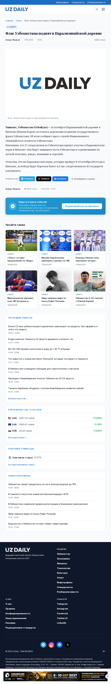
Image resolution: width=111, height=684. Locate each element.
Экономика (63, 558)
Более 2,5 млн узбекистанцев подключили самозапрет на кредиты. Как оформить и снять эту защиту (53, 328)
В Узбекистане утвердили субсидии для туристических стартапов (43, 368)
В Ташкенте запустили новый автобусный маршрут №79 (38, 494)
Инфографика (62, 2)
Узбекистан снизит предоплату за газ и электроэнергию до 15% (42, 484)
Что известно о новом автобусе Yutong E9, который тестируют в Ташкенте (48, 359)
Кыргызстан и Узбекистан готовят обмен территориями (38, 523)
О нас (8, 604)
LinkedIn (61, 623)
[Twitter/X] (68, 645)
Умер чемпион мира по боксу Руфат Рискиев (32, 514)
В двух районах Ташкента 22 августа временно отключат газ (40, 339)
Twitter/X (45, 178)
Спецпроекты (78, 2)
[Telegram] (43, 645)
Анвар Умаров (12, 40)
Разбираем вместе (96, 2)
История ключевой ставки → (22, 464)
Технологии (63, 568)
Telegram (28, 178)
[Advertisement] (55, 676)
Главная (9, 20)
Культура (62, 572)
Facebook (61, 178)
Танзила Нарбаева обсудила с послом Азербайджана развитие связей (46, 388)
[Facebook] (59, 645)
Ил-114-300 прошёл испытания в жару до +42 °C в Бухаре (39, 349)
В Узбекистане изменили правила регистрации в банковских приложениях (48, 504)
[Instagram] (51, 645)
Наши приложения (15, 618)
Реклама (10, 623)
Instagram (62, 608)
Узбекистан (63, 553)
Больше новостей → (18, 398)
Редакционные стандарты (20, 627)
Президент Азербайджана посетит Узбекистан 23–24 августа (41, 378)
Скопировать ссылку (84, 179)
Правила (10, 608)
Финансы (62, 563)
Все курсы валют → (17, 437)
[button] (97, 9)
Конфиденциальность (17, 613)
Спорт (19, 20)
